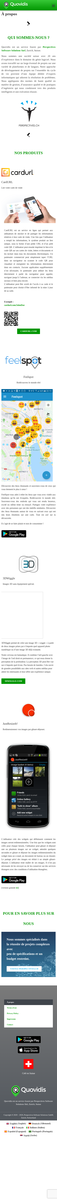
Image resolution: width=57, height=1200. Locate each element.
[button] (53, 5)
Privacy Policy (13, 1013)
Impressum (11, 1019)
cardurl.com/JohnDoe (14, 305)
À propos (10, 1002)
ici (17, 888)
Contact (10, 1025)
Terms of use (12, 1008)
